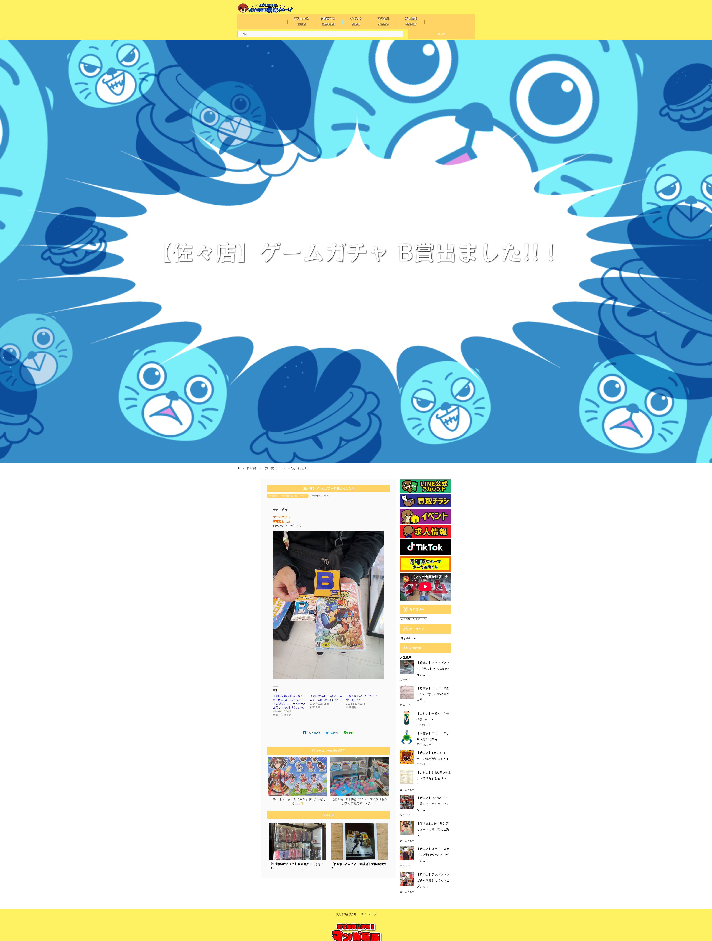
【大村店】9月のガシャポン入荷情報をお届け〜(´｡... (434, 778)
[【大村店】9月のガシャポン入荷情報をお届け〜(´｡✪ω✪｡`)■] (407, 777)
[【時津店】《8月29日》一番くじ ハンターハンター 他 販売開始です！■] (407, 802)
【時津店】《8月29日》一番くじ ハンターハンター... (433, 803)
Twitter (333, 733)
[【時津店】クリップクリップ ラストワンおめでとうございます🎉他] (407, 667)
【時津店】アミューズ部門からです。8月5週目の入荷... (433, 694)
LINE (350, 733)
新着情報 (273, 496)
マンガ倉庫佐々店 (289, 496)
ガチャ (304, 496)
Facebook (313, 733)
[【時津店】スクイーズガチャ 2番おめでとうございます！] (407, 853)
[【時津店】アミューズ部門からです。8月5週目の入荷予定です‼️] (407, 692)
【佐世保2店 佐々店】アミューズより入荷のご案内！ (433, 829)
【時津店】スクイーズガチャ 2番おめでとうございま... (433, 854)
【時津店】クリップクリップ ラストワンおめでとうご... (433, 668)
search (441, 33)
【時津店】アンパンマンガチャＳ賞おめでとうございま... (433, 880)
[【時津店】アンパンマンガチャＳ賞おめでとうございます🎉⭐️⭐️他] (407, 879)
